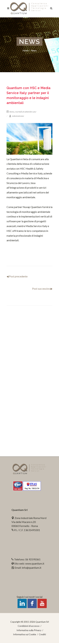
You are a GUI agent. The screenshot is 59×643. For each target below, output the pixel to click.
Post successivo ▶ (42, 288)
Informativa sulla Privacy (29, 630)
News (34, 50)
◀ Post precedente (17, 276)
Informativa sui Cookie (24, 634)
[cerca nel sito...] (51, 8)
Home (25, 50)
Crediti (42, 634)
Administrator (18, 116)
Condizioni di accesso (28, 625)
